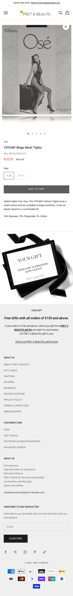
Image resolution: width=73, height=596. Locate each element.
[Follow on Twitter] (15, 552)
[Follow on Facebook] (5, 552)
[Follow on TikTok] (44, 552)
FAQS (7, 429)
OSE (6, 142)
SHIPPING (9, 376)
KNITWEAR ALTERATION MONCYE (22, 441)
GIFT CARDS (10, 370)
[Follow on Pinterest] (35, 552)
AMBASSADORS (12, 411)
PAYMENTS (10, 388)
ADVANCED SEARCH (15, 447)
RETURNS (9, 382)
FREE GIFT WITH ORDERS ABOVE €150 (45, 3)
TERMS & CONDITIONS (16, 405)
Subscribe (15, 538)
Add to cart (36, 189)
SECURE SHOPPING (14, 393)
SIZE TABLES (11, 435)
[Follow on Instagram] (25, 552)
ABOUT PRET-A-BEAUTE (16, 364)
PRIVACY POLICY (13, 399)
